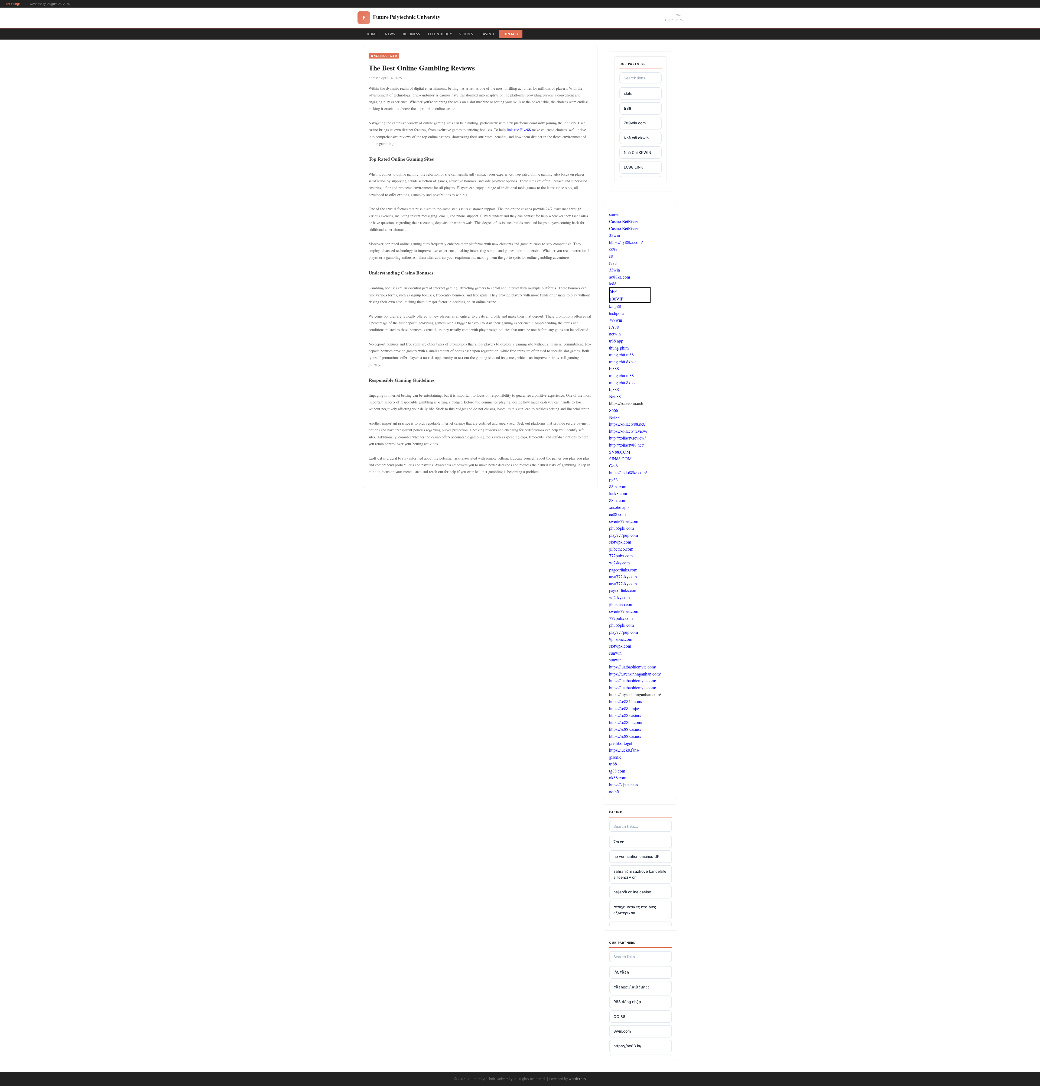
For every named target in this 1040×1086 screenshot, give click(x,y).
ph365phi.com (621, 528)
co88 (613, 249)
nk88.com (617, 777)
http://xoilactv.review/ (627, 438)
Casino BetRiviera (625, 221)
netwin (615, 334)
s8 (611, 256)
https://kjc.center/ (623, 784)
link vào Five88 (519, 129)
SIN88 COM (620, 458)
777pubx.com (621, 555)
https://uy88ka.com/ (626, 242)
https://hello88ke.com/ (628, 472)
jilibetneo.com (621, 549)
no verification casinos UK (636, 856)
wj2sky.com (619, 562)
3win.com (622, 1031)
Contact (510, 34)
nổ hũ (614, 791)
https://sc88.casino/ (625, 715)
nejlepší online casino (632, 892)
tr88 (627, 108)
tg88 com (617, 771)
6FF (613, 291)
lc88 (612, 283)
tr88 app (616, 341)
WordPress (577, 1079)
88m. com (617, 486)
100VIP (616, 299)
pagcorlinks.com (623, 570)
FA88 (614, 327)
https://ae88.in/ (627, 1045)
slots (628, 93)
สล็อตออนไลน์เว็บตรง (631, 987)
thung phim (619, 348)
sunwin (615, 214)
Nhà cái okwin (636, 137)
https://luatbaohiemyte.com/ (632, 667)
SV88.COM (619, 452)
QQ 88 (619, 1016)
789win (615, 320)
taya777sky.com (623, 576)
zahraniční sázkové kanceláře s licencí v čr (639, 874)
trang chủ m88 (621, 354)
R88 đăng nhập (627, 1001)
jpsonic (615, 757)
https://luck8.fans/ (624, 750)
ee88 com (617, 514)
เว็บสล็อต (621, 972)
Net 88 (615, 396)
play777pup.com (623, 535)
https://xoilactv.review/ (628, 431)
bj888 (614, 368)
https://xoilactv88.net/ (627, 424)
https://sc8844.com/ (625, 701)
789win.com (635, 123)
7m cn (618, 841)
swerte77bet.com (623, 521)
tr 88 (613, 764)
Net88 (614, 417)
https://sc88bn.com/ (625, 722)
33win (614, 235)
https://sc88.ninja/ (624, 708)
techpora (616, 313)
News (390, 34)
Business (411, 34)
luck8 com (618, 493)
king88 (615, 306)
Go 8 (613, 465)
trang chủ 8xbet (622, 361)
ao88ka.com (619, 277)
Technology (440, 34)
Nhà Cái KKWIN (637, 152)
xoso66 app (619, 507)
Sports (466, 34)
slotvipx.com (620, 542)
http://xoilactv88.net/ (626, 445)
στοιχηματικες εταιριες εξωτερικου (634, 909)
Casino (487, 34)
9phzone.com (620, 639)
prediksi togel (620, 743)
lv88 (613, 263)
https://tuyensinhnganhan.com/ (635, 674)
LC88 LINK (633, 167)
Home (372, 34)
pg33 (613, 479)
